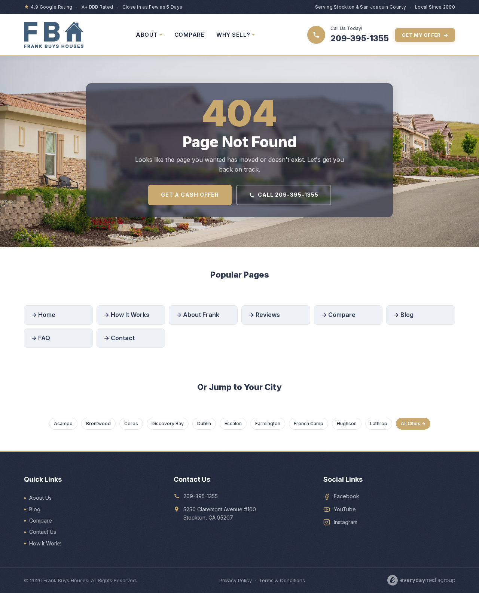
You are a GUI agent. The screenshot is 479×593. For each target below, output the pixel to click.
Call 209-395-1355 (288, 194)
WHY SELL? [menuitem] (233, 34)
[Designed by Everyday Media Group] (421, 580)
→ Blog (403, 314)
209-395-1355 (200, 496)
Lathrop (378, 423)
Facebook (346, 496)
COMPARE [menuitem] (189, 34)
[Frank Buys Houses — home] (53, 35)
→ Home (43, 314)
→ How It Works (126, 314)
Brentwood (98, 423)
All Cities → (413, 423)
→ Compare (338, 314)
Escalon (233, 423)
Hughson (347, 423)
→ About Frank (197, 314)
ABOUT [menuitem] (147, 34)
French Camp (308, 423)
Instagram (345, 522)
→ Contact (119, 338)
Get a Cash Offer (190, 194)
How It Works (45, 543)
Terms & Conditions (282, 580)
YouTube (345, 509)
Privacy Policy (235, 580)
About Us (40, 497)
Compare (40, 520)
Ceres (131, 423)
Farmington (267, 423)
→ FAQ (40, 338)
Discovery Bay (168, 423)
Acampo (63, 423)
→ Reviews (264, 314)
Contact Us (42, 532)
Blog (34, 509)
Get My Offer (425, 35)
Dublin (204, 423)
